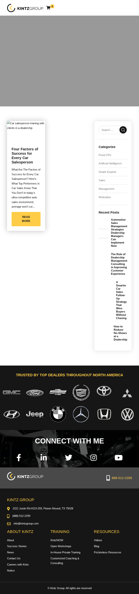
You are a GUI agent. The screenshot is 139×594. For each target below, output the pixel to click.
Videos (98, 540)
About (10, 540)
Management (106, 188)
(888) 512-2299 (21, 515)
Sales (102, 180)
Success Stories (17, 546)
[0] (48, 8)
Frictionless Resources (107, 552)
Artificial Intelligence (110, 163)
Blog (96, 546)
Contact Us (13, 558)
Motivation (105, 197)
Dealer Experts (107, 171)
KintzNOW (56, 540)
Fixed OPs (105, 155)
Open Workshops (60, 546)
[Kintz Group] (25, 7)
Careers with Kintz (18, 564)
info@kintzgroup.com (26, 523)
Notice (11, 570)
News (10, 552)
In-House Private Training (65, 552)
